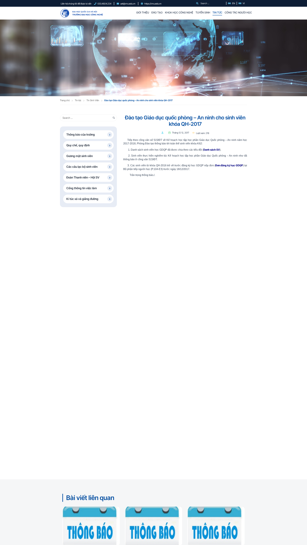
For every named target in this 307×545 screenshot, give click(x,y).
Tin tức (78, 100)
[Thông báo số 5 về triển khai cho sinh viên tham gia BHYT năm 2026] (216, 526)
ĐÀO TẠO (157, 12)
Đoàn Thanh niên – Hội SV (82, 177)
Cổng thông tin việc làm (81, 188)
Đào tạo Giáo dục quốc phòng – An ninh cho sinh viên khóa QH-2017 (138, 100)
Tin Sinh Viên (93, 100)
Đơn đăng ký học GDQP (229, 165)
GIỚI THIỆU (142, 12)
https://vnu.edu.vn (152, 3)
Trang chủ (65, 100)
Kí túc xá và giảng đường (82, 199)
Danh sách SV (211, 149)
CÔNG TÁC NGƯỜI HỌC (238, 12)
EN (233, 3)
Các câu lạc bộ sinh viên (82, 166)
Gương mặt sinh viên (79, 156)
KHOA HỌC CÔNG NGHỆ (179, 12)
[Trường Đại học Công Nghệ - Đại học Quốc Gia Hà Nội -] (81, 13)
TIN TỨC (217, 12)
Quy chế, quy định (78, 145)
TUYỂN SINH (203, 12)
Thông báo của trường (80, 134)
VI (244, 3)
